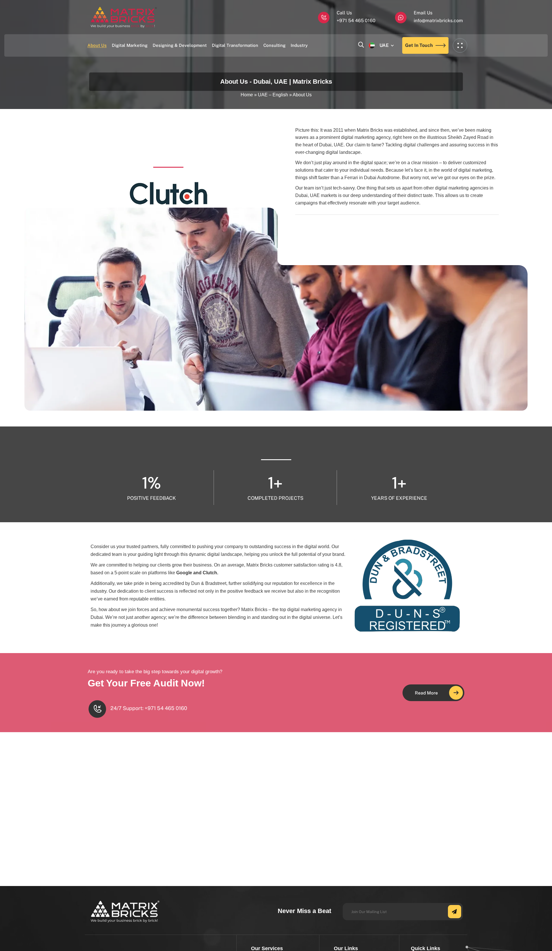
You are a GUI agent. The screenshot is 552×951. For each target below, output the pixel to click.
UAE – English (273, 94)
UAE (384, 45)
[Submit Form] (454, 911)
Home (247, 94)
